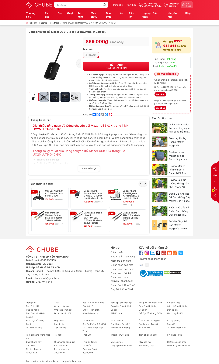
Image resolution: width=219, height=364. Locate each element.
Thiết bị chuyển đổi (120, 334)
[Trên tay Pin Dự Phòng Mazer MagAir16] (159, 142)
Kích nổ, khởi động (35, 320)
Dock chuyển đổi (62, 313)
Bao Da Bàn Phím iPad (93, 302)
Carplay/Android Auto (121, 345)
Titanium (87, 334)
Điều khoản (117, 252)
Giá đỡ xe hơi (117, 313)
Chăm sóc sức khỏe (176, 342)
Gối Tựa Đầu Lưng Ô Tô (150, 313)
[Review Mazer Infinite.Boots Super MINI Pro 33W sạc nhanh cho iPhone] (159, 169)
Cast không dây (34, 342)
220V (56, 302)
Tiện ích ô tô (60, 327)
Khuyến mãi (172, 15)
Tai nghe (81, 15)
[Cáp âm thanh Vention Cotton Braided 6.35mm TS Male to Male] (38, 216)
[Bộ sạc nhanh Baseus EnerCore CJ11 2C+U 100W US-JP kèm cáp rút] (77, 194)
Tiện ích (131, 15)
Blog (188, 13)
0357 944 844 (44, 281)
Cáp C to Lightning (148, 306)
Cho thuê (108, 15)
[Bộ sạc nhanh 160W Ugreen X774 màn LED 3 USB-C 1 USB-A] (116, 194)
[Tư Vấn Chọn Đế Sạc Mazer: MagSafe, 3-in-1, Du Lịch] (159, 225)
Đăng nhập (174, 4)
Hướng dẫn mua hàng (123, 256)
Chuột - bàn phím (91, 309)
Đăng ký (172, 6)
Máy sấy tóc (117, 342)
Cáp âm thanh (61, 345)
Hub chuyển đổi (168, 66)
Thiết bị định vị (90, 342)
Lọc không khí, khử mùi (178, 345)
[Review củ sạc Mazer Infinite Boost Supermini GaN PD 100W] (159, 155)
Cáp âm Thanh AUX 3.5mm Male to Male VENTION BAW (131, 216)
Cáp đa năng (32, 309)
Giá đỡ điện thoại (91, 313)
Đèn (60, 13)
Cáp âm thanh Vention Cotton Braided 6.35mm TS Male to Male (53, 216)
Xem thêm (88, 168)
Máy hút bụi (88, 320)
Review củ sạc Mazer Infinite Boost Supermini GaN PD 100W (178, 156)
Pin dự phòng (173, 320)
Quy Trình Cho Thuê (122, 289)
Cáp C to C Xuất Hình (121, 306)
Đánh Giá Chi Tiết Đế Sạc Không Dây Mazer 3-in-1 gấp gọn (179, 197)
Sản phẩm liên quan (42, 183)
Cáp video (31, 345)
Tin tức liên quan (162, 118)
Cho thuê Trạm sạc (63, 309)
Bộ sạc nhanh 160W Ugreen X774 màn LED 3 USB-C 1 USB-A (131, 194)
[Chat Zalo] (215, 182)
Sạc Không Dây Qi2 (120, 324)
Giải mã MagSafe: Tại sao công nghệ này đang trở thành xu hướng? (179, 128)
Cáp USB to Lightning (177, 306)
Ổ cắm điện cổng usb (64, 342)
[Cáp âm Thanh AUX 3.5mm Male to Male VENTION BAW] (116, 216)
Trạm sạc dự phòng (120, 327)
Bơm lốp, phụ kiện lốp (121, 302)
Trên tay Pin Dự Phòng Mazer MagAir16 (177, 142)
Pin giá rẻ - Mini (174, 334)
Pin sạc (47, 15)
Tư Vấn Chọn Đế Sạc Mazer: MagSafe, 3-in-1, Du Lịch (178, 225)
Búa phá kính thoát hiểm (150, 302)
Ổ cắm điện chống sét (149, 320)
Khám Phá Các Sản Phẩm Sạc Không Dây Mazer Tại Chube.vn (179, 211)
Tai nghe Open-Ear (176, 327)
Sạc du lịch (59, 324)
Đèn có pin (172, 309)
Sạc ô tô (171, 324)
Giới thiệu (131, 5)
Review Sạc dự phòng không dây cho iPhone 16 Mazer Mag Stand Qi (179, 183)
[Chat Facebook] (215, 175)
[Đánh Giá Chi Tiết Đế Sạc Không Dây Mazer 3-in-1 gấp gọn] (159, 197)
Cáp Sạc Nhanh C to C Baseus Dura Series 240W (54, 193)
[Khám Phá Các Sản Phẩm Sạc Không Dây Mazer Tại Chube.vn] (159, 211)
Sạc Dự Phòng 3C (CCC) (95, 324)
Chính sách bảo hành (122, 269)
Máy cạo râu (145, 342)
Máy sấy (87, 345)
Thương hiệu (30, 15)
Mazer (171, 62)
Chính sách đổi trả (121, 273)
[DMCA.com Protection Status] (172, 272)
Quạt (70, 13)
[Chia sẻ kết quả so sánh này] (215, 195)
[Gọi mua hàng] (215, 169)
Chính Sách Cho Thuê (123, 285)
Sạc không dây (146, 345)
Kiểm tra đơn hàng (121, 260)
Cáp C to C (88, 306)
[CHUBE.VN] (39, 4)
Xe (121, 13)
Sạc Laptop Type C (148, 324)
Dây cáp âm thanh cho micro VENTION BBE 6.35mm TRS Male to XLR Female (93, 218)
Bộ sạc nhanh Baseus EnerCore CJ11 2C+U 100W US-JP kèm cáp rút (93, 194)
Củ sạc (114, 309)
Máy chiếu (94, 15)
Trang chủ (118, 5)
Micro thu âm (117, 320)
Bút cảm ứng (173, 302)
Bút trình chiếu (33, 306)
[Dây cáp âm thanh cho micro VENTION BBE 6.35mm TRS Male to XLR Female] (77, 216)
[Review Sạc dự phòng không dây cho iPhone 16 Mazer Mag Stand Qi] (159, 183)
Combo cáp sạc (62, 306)
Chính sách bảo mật (122, 264)
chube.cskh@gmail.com (47, 278)
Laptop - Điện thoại (150, 15)
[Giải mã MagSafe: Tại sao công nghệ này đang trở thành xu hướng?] (159, 128)
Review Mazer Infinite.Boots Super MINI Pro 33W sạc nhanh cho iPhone (177, 170)
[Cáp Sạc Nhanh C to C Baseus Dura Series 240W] (38, 194)
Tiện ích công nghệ (148, 334)
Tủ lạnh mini (144, 327)
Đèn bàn (143, 309)
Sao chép (160, 94)
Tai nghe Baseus (34, 327)
